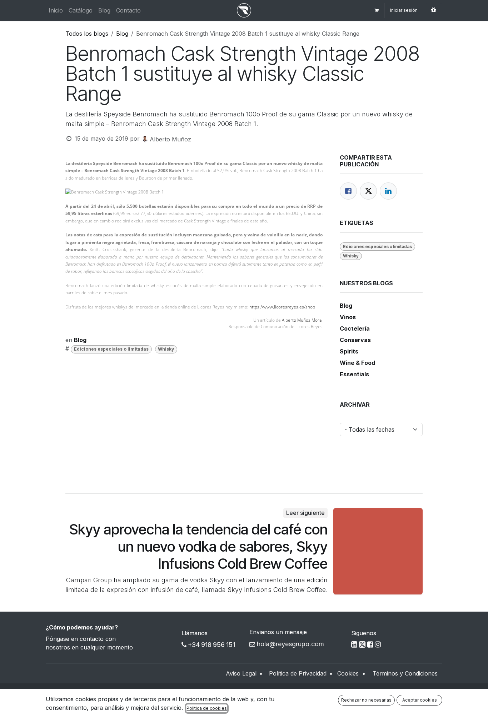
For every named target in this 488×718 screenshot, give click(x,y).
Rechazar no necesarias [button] (366, 700)
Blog (122, 33)
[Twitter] (368, 191)
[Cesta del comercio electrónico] (376, 10)
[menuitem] (56, 10)
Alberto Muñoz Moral (302, 320)
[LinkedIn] (388, 191)
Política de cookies (206, 708)
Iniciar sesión (404, 10)
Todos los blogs (86, 33)
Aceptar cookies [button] (419, 700)
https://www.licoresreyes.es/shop (282, 307)
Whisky (166, 349)
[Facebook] (348, 191)
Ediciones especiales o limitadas (111, 349)
